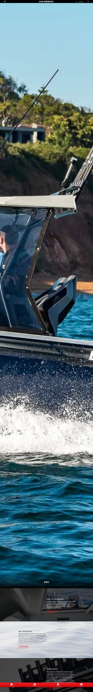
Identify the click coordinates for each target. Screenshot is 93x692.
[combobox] (80, 1)
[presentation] (7, 296)
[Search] (77, 1)
